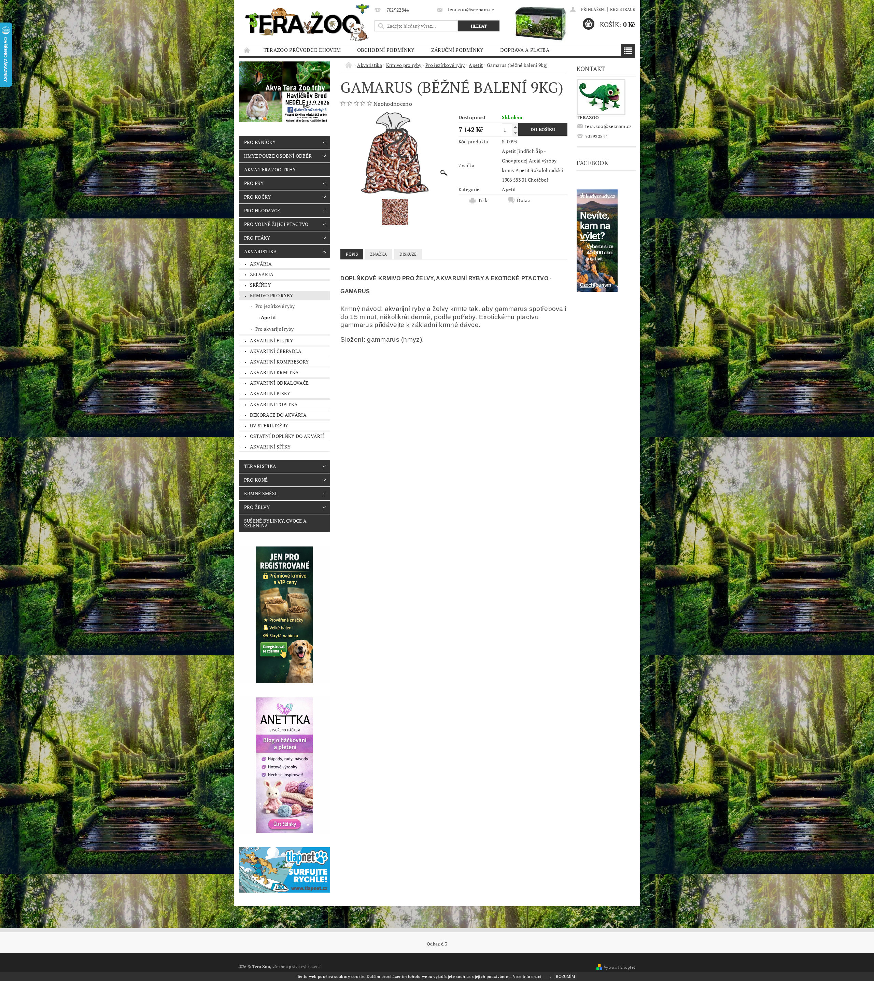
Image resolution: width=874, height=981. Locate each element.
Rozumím (565, 976)
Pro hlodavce (262, 210)
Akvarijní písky (270, 393)
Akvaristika (260, 251)
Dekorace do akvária (278, 415)
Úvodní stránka (247, 50)
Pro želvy (257, 507)
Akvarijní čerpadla (276, 351)
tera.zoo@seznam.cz (608, 126)
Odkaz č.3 (437, 944)
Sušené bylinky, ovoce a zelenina (275, 523)
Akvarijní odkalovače (279, 383)
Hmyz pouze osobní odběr (278, 156)
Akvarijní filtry (271, 340)
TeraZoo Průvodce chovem (302, 49)
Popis (352, 254)
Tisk (482, 200)
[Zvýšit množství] (515, 127)
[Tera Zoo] (307, 22)
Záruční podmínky (457, 49)
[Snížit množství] (515, 133)
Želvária (262, 274)
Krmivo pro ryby (271, 295)
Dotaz (523, 200)
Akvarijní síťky (270, 446)
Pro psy (254, 183)
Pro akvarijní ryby (274, 329)
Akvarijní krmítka (274, 372)
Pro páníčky (260, 142)
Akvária (261, 263)
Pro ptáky (257, 237)
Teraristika (260, 466)
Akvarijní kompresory (279, 361)
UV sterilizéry (269, 425)
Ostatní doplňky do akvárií (287, 436)
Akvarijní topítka (274, 404)
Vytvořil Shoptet (619, 967)
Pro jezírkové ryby (275, 306)
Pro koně (256, 480)
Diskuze (408, 254)
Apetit (269, 317)
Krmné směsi (260, 493)
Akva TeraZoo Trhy (270, 169)
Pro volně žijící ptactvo (276, 224)
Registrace (622, 9)
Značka (378, 254)
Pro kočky (257, 197)
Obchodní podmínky (385, 49)
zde (546, 976)
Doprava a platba (524, 49)
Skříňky (260, 285)
